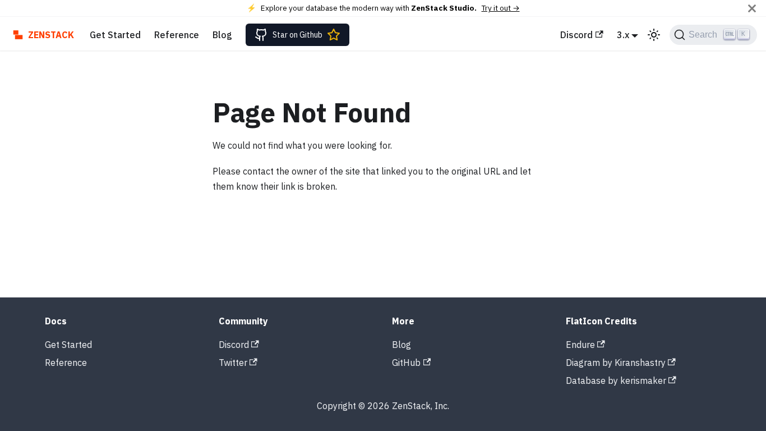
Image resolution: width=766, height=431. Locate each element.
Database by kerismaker (616, 380)
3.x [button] (623, 34)
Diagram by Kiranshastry (616, 362)
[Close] (752, 8)
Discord (576, 34)
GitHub (406, 362)
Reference (176, 34)
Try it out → (501, 8)
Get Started (115, 34)
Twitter (233, 362)
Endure (580, 344)
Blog (222, 34)
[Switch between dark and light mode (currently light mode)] (654, 35)
